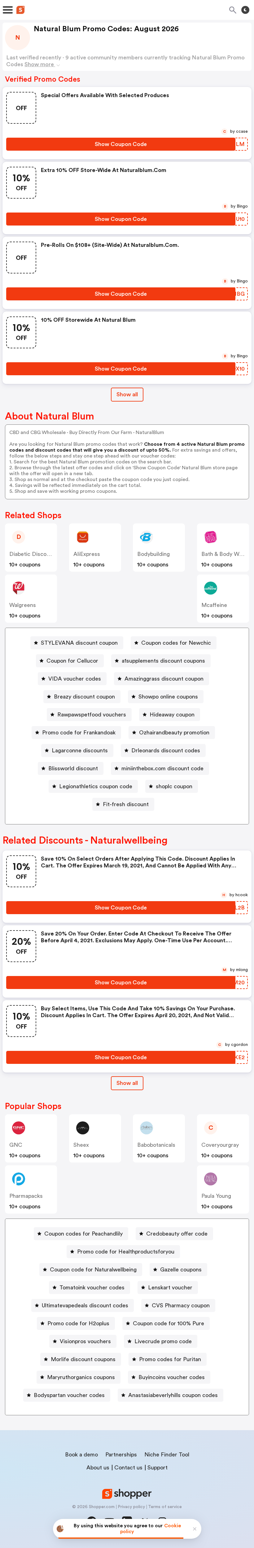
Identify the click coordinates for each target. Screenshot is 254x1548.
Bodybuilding (153, 554)
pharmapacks (26, 1196)
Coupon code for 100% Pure (168, 1323)
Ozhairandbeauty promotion (174, 732)
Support (157, 1467)
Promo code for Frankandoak (79, 732)
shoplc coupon (174, 786)
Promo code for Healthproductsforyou (125, 1251)
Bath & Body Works (225, 554)
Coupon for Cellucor (72, 661)
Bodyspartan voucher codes (69, 1395)
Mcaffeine (214, 605)
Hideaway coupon (172, 714)
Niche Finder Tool (166, 1454)
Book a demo (81, 1454)
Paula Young (216, 1196)
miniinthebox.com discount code (162, 768)
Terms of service (165, 1507)
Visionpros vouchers (85, 1341)
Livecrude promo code (163, 1341)
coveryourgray (220, 1145)
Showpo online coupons (168, 696)
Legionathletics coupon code (95, 786)
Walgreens (22, 605)
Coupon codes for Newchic (176, 643)
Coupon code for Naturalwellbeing (93, 1269)
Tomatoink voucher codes (92, 1287)
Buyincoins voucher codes (171, 1377)
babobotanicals (156, 1145)
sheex (81, 1145)
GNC (15, 1145)
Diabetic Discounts (33, 554)
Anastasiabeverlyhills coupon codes (173, 1395)
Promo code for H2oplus (78, 1323)
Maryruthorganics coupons (81, 1377)
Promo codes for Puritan (170, 1359)
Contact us (128, 1467)
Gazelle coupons (181, 1269)
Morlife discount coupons (83, 1359)
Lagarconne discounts (80, 750)
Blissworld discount (73, 768)
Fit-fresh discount (126, 804)
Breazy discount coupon (84, 696)
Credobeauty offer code (177, 1233)
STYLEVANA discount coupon (79, 643)
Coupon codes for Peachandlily (83, 1233)
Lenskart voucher (170, 1287)
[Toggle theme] (245, 10)
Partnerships (121, 1454)
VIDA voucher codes (74, 679)
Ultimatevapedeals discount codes (85, 1305)
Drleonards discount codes (165, 750)
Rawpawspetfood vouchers (91, 714)
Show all (127, 394)
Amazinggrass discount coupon (164, 679)
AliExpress (86, 554)
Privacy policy (131, 1507)
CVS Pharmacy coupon (181, 1305)
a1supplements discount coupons (163, 661)
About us (97, 1467)
